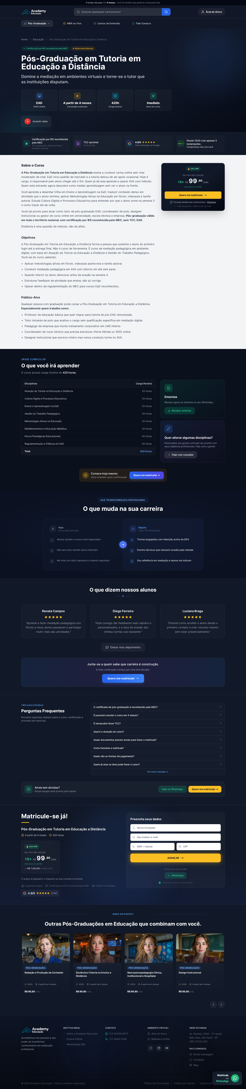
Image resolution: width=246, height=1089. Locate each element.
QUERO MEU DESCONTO (121, 561)
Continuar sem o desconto (123, 567)
